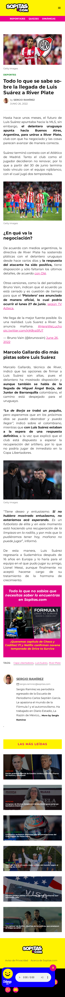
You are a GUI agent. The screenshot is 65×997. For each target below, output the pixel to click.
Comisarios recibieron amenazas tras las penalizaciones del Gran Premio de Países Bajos (31, 835)
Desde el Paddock (14, 832)
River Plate (55, 663)
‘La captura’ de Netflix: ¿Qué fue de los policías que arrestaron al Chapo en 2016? (32, 927)
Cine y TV (10, 924)
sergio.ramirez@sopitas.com (35, 684)
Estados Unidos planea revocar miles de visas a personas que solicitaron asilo (32, 897)
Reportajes (17, 18)
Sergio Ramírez (24, 99)
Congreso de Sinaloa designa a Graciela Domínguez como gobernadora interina (32, 805)
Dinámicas (48, 18)
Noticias (9, 771)
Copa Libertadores (24, 663)
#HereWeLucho (50, 326)
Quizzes (34, 18)
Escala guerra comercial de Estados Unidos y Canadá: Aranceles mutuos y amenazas (32, 774)
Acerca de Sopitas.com (44, 960)
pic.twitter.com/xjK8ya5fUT (23, 330)
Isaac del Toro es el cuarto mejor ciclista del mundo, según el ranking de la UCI (32, 866)
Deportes (9, 74)
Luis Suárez (41, 663)
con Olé (40, 273)
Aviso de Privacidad (16, 960)
